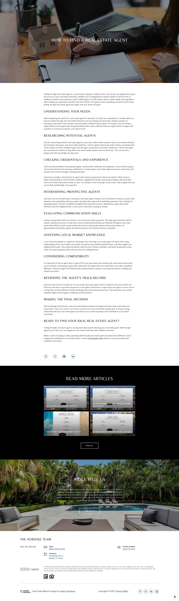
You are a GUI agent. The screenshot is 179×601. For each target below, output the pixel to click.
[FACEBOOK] (140, 591)
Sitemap (100, 570)
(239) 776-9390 (129, 549)
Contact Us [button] (89, 511)
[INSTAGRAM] (146, 591)
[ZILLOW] (157, 591)
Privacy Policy (122, 591)
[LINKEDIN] (151, 591)
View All (89, 446)
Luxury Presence (67, 591)
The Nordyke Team (95, 338)
